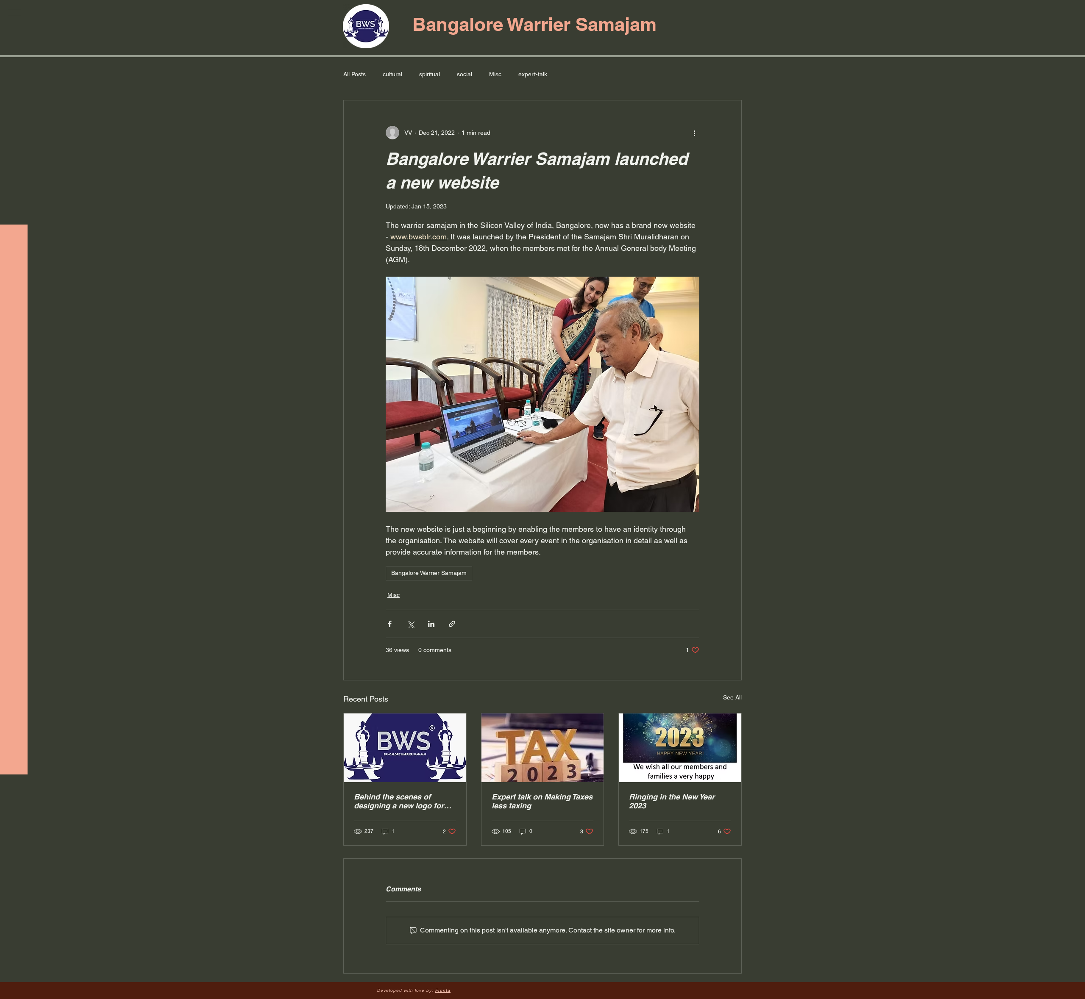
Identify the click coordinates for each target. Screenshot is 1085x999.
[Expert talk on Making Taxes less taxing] (542, 747)
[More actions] (694, 133)
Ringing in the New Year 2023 (672, 801)
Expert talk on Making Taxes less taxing (542, 801)
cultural (392, 74)
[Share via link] (452, 624)
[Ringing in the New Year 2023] (680, 747)
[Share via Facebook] (390, 624)
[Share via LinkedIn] (431, 624)
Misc (495, 74)
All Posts (354, 74)
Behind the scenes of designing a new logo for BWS (399, 801)
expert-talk (532, 74)
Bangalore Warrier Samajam (429, 572)
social (464, 74)
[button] (14, 12)
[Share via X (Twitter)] (410, 624)
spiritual (429, 74)
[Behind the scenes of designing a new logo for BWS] (405, 747)
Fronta (443, 990)
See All (732, 697)
